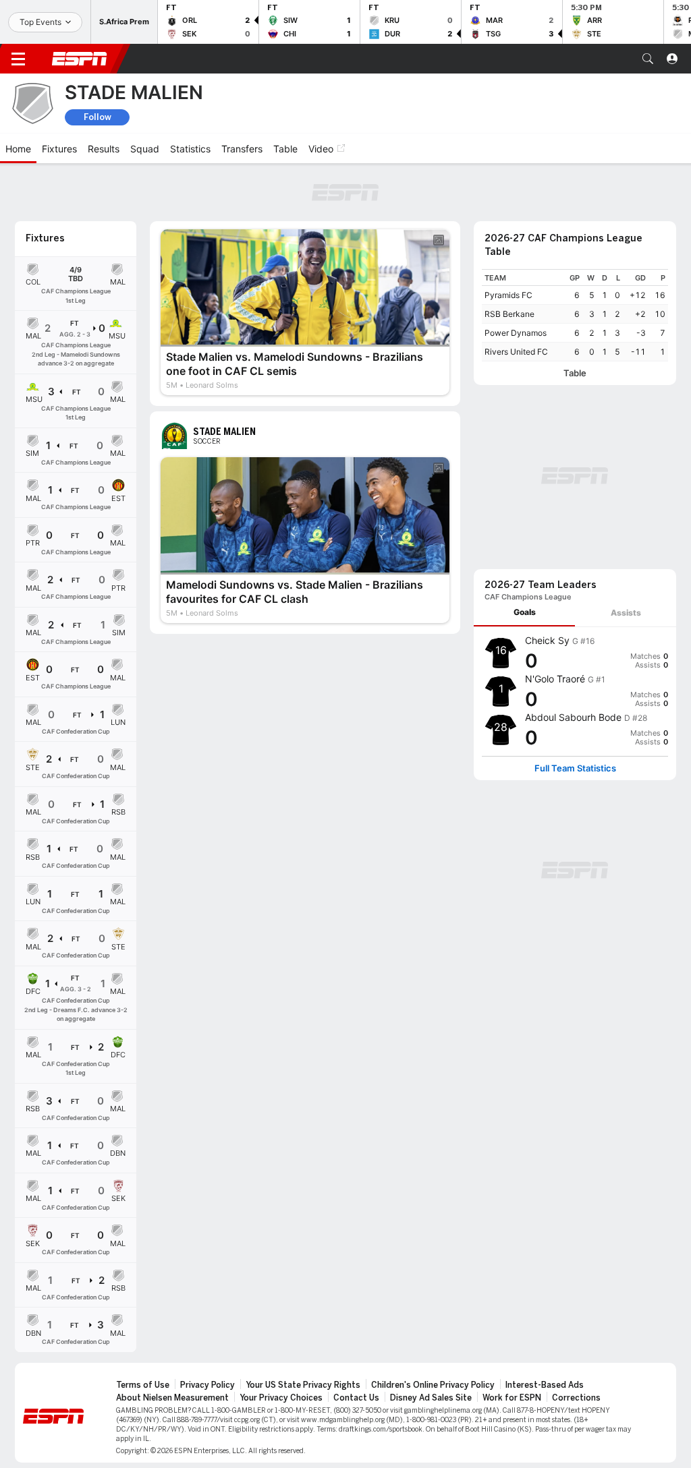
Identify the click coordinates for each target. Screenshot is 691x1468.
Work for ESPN (511, 1398)
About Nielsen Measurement (172, 1398)
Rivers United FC (516, 352)
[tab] (524, 612)
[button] (647, 58)
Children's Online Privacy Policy (433, 1385)
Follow (97, 117)
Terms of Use (142, 1385)
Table (574, 373)
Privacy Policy (207, 1385)
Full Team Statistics (575, 768)
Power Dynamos (516, 333)
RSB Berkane (509, 314)
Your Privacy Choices (281, 1398)
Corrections (576, 1398)
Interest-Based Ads (544, 1385)
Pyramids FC (508, 295)
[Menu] (18, 59)
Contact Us (356, 1398)
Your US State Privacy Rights (303, 1385)
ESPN (79, 59)
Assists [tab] (626, 613)
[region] (575, 315)
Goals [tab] (525, 612)
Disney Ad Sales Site (431, 1398)
